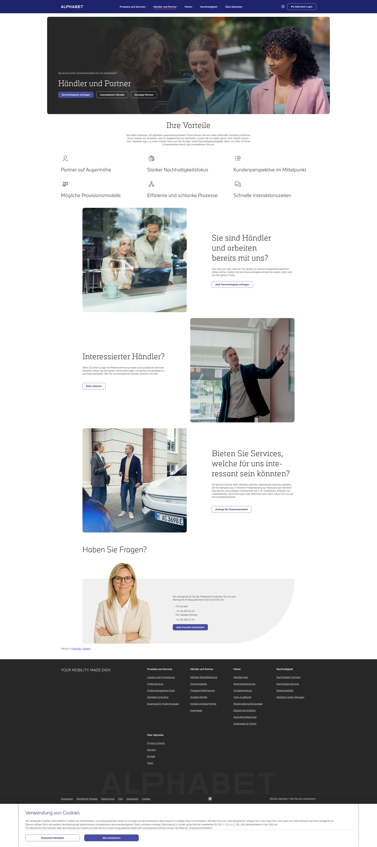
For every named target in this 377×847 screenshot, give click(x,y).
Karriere (151, 749)
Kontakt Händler (198, 697)
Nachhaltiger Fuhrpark (288, 677)
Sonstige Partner (143, 94)
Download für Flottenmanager (163, 703)
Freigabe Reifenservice (202, 690)
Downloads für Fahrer (245, 723)
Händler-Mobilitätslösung (203, 677)
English (86, 648)
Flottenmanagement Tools (161, 690)
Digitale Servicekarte (244, 710)
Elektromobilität (284, 690)
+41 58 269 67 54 (185, 619)
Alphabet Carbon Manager (290, 697)
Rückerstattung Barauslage (248, 703)
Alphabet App (240, 677)
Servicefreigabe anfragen (76, 94)
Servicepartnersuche (244, 683)
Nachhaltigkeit (208, 6)
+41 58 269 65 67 (185, 610)
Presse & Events (156, 743)
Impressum (67, 798)
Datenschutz (108, 798)
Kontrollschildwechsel (245, 716)
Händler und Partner (164, 6)
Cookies (146, 798)
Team (150, 762)
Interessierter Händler (112, 94)
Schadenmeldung (242, 690)
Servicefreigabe (198, 683)
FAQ (120, 798)
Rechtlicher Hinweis (87, 798)
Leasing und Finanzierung (161, 677)
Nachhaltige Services (287, 683)
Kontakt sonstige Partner (203, 703)
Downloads (196, 710)
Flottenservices (155, 683)
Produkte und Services (132, 6)
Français (76, 648)
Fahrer (188, 6)
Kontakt (151, 756)
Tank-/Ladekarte (242, 697)
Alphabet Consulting (157, 697)
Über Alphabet (233, 6)
